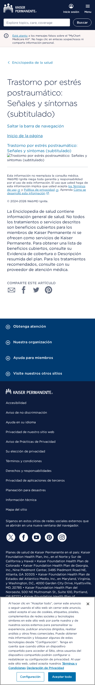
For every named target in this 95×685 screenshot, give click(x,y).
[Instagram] (61, 537)
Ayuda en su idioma (21, 422)
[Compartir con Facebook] (23, 290)
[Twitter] (10, 537)
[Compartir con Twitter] (36, 290)
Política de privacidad (39, 189)
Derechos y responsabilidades (28, 470)
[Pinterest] (48, 537)
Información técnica (21, 500)
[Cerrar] (88, 604)
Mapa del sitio (16, 509)
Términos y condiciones (24, 461)
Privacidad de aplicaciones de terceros (35, 480)
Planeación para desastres (26, 490)
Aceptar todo (62, 676)
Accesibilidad (16, 403)
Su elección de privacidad (25, 451)
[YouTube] (35, 537)
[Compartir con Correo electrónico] (11, 290)
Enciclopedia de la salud (30, 63)
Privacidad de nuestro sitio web (30, 432)
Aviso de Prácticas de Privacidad (30, 441)
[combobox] (37, 22)
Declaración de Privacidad (45, 668)
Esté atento (20, 35)
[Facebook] (23, 537)
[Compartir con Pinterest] (48, 290)
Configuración (30, 676)
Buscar (82, 22)
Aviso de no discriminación (26, 412)
